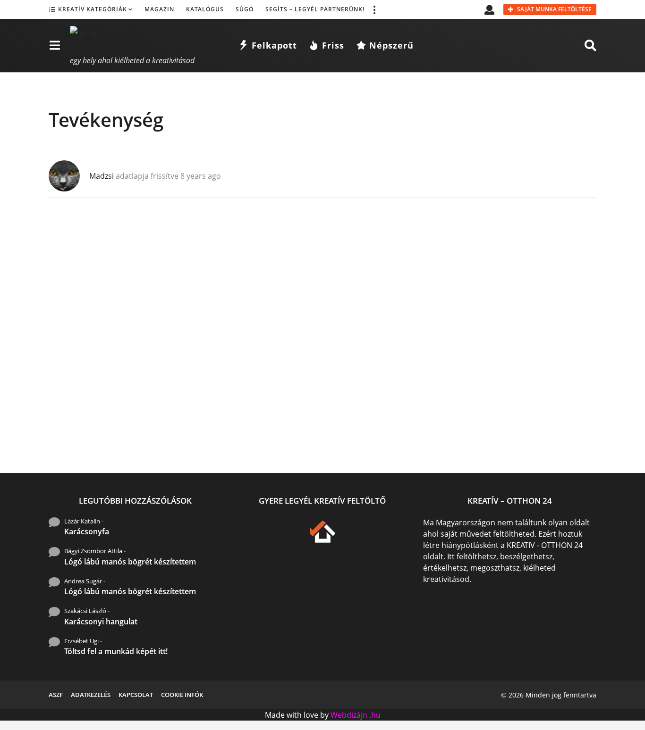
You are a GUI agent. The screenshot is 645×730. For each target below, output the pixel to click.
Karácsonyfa (86, 531)
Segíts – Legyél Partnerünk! (315, 9)
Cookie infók (182, 694)
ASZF (56, 694)
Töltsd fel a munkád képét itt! (116, 651)
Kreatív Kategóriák (92, 9)
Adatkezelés (90, 694)
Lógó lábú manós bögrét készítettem (130, 561)
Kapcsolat (136, 694)
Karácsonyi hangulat (100, 621)
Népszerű (391, 45)
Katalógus (205, 9)
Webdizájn (349, 715)
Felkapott (274, 45)
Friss (333, 45)
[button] (374, 9)
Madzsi (101, 176)
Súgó (245, 9)
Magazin (159, 9)
